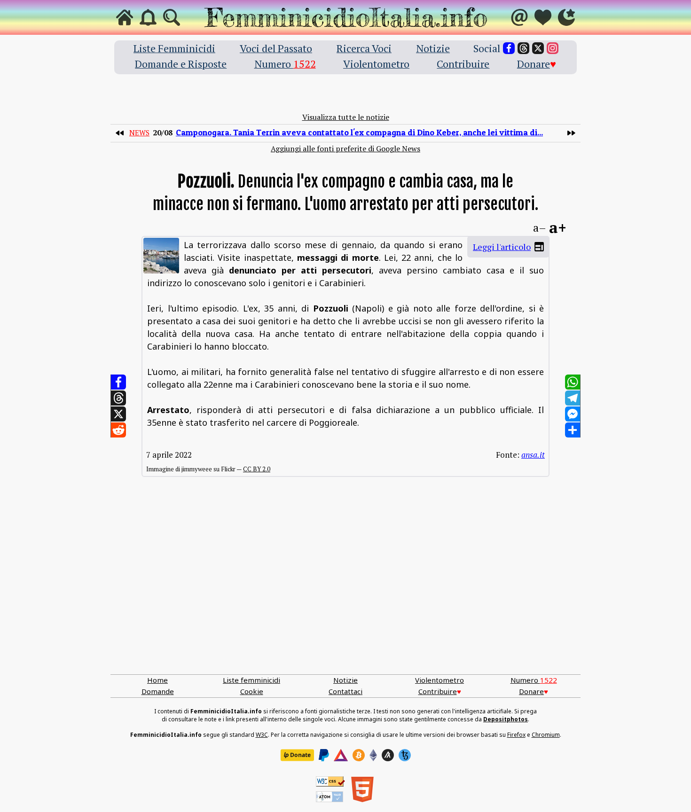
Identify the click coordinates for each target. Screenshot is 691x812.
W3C (262, 735)
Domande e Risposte (181, 64)
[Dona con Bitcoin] (359, 755)
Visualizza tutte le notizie (345, 117)
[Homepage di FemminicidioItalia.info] (345, 17)
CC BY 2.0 (256, 469)
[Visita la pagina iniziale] (124, 17)
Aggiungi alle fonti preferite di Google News (345, 148)
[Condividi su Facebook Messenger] (572, 414)
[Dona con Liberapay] (297, 755)
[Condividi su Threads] (118, 398)
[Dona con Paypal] (324, 755)
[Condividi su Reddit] (118, 429)
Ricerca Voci (364, 48)
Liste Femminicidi (174, 48)
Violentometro (376, 64)
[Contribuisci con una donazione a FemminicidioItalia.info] (542, 17)
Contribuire (463, 64)
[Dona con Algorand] (388, 755)
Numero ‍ (285, 64)
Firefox (516, 735)
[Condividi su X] (118, 414)
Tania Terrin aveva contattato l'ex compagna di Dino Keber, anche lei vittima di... (359, 132)
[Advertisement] (345, 585)
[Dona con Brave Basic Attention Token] (341, 755)
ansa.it (533, 454)
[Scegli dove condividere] (572, 429)
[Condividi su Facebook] (118, 382)
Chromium (546, 735)
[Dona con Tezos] (405, 755)
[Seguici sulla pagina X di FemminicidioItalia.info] (538, 48)
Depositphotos (505, 719)
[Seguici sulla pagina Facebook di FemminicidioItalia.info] (509, 48)
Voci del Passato (276, 48)
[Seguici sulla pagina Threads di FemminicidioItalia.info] (523, 48)
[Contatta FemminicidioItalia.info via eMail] (519, 17)
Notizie (433, 48)
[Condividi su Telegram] (572, 398)
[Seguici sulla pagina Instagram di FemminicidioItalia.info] (552, 48)
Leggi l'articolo (502, 247)
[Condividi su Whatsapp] (572, 382)
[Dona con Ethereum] (373, 755)
